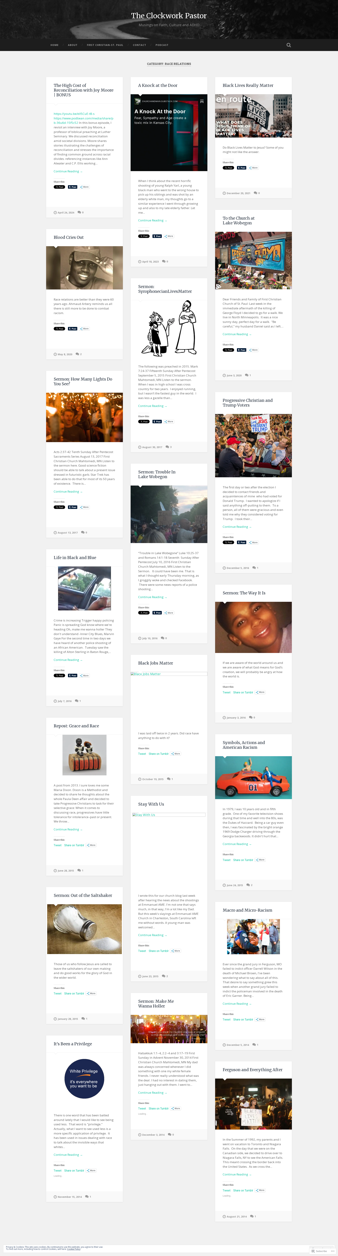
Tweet (226, 692)
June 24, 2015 (235, 885)
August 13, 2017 (68, 532)
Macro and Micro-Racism (247, 910)
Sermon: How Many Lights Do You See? (83, 381)
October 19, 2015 (153, 779)
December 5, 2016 (238, 568)
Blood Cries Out (69, 237)
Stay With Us (151, 804)
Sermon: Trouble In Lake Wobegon (157, 474)
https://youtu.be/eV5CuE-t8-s (74, 114)
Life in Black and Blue (75, 557)
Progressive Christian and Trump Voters (248, 403)
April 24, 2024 (66, 212)
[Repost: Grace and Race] (84, 755)
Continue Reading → (68, 171)
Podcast (162, 45)
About (72, 45)
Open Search (288, 45)
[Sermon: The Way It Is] (253, 627)
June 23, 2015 (150, 976)
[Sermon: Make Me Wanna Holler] (169, 1029)
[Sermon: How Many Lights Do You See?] (84, 417)
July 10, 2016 (149, 638)
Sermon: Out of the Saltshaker (83, 895)
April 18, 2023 (150, 261)
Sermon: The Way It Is (244, 593)
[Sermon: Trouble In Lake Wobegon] (169, 514)
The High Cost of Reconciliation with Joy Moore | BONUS (83, 90)
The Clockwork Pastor (169, 15)
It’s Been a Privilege (73, 1043)
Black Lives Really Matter (248, 85)
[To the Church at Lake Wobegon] (253, 260)
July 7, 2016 (64, 701)
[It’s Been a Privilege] (84, 1079)
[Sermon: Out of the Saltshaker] (84, 929)
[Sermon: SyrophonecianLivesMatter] (169, 328)
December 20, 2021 (238, 193)
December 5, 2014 (238, 1045)
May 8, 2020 (65, 354)
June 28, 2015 (66, 870)
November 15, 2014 (70, 1196)
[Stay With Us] (169, 849)
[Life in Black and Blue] (84, 588)
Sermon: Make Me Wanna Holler (156, 1004)
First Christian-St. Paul (105, 45)
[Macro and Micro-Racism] (253, 936)
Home (54, 45)
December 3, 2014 (153, 1134)
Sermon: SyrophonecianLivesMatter (165, 289)
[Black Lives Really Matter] (253, 116)
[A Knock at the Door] (169, 132)
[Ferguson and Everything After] (253, 1104)
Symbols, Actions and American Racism (244, 745)
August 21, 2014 (237, 1216)
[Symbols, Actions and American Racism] (253, 777)
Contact (139, 45)
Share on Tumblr (243, 692)
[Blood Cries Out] (84, 267)
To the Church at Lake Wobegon (239, 220)
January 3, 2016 (236, 717)
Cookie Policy (73, 1249)
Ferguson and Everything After (253, 1069)
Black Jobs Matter (155, 663)
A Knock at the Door (157, 85)
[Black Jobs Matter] (169, 697)
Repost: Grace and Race (76, 725)
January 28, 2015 (68, 1019)
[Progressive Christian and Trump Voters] (253, 445)
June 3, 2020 (234, 375)
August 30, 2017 (152, 447)
